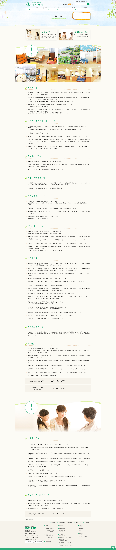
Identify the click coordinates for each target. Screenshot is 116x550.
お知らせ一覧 (48, 526)
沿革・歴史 (48, 539)
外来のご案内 (57, 8)
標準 (69, 4)
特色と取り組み (62, 528)
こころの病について (63, 526)
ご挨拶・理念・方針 (49, 535)
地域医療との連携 (62, 530)
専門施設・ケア (48, 8)
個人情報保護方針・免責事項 (65, 522)
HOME (26, 519)
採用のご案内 (81, 533)
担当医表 (81, 526)
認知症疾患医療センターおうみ (65, 535)
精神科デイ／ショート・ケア (65, 537)
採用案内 (85, 8)
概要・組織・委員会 (49, 537)
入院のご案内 (67, 8)
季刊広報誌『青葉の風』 (50, 528)
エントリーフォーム (83, 536)
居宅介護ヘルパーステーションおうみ (66, 545)
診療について (39, 8)
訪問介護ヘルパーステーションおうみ (66, 544)
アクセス (78, 1)
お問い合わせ (86, 1)
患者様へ (53, 522)
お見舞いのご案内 (81, 32)
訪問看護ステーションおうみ (65, 542)
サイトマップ (81, 538)
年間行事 (61, 531)
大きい (72, 4)
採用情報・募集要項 (83, 534)
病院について (30, 8)
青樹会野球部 (48, 541)
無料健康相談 (81, 528)
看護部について (75, 8)
